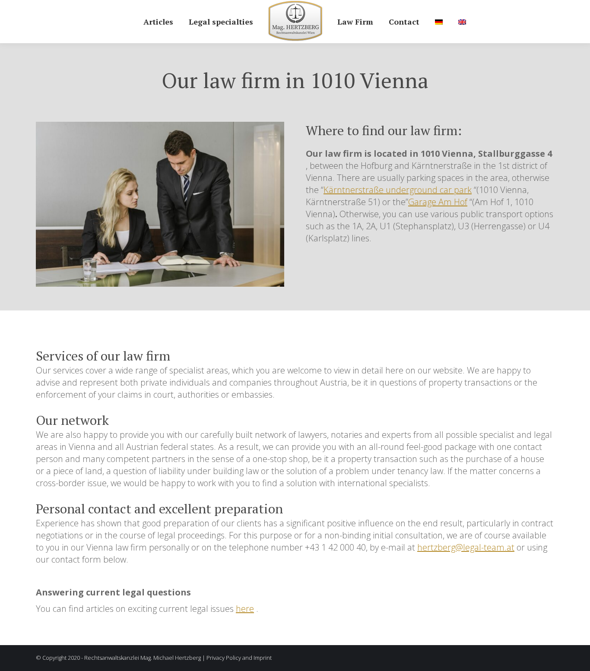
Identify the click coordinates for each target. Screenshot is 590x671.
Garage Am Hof (437, 202)
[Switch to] (438, 21)
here (245, 608)
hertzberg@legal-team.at (465, 547)
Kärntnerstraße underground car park (398, 190)
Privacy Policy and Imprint (239, 658)
